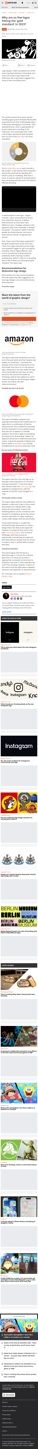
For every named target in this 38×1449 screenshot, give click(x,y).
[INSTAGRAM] (12, 598)
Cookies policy (6, 1419)
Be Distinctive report (13, 168)
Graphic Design (12, 12)
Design (4, 12)
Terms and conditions (9, 1410)
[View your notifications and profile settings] (22, 3)
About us (5, 1402)
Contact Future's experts (9, 1406)
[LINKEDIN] (15, 598)
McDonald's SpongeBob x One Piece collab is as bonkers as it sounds (18, 1336)
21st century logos (13, 532)
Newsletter (32, 65)
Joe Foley (12, 29)
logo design (7, 587)
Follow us (22, 65)
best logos (21, 136)
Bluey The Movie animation (20, 7)
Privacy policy (6, 1414)
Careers (4, 1431)
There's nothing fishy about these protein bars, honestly (20, 1375)
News (4, 29)
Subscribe (28, 2)
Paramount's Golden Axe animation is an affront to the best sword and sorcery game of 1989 (20, 1366)
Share (6, 65)
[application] (19, 198)
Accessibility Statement (9, 1427)
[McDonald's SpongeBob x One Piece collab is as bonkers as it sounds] (19, 1329)
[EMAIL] (21, 598)
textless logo (21, 443)
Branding (21, 12)
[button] (36, 3)
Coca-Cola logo (26, 486)
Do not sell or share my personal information (16, 1435)
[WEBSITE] (18, 598)
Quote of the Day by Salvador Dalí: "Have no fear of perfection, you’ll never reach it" (20, 1345)
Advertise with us (7, 1423)
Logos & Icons (30, 12)
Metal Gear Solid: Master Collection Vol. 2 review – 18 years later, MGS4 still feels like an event (20, 1355)
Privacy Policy (14, 325)
